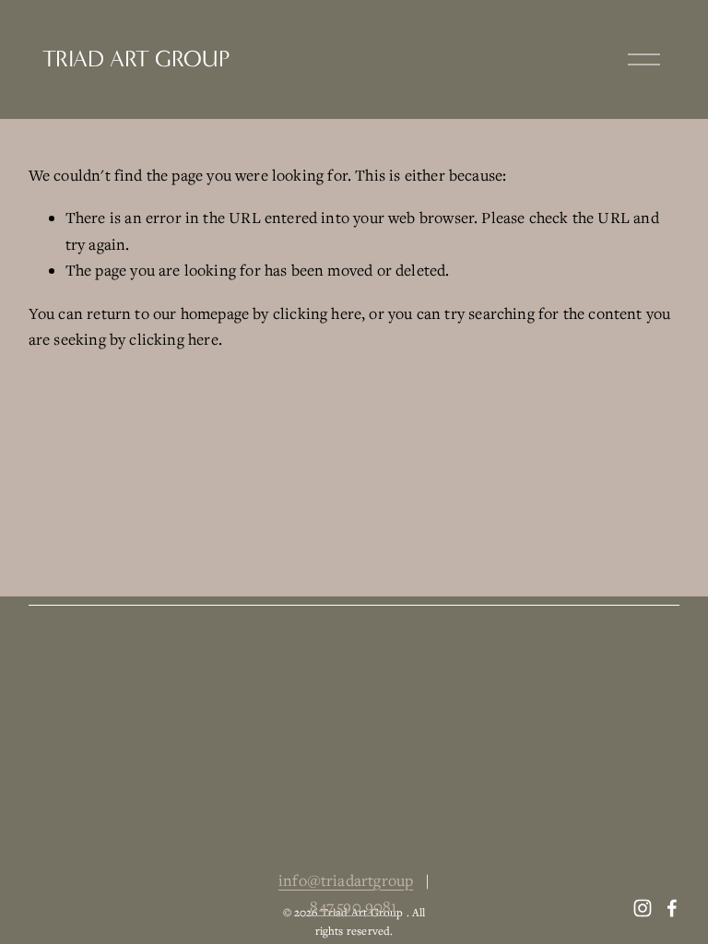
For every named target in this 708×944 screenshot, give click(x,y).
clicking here (317, 313)
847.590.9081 (353, 906)
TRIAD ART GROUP (136, 59)
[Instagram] (642, 908)
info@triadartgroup (345, 880)
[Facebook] (672, 908)
